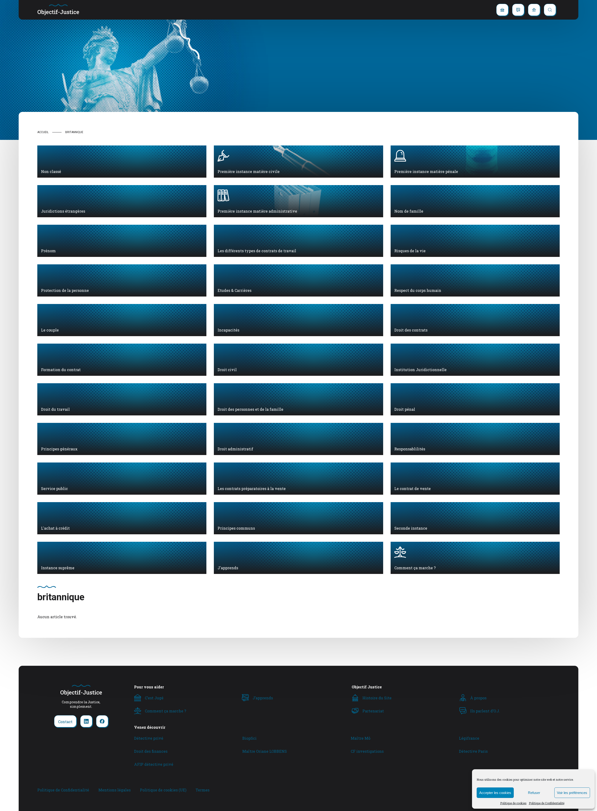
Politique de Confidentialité (546, 803)
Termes (202, 789)
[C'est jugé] (502, 10)
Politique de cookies (513, 803)
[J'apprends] (518, 10)
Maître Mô (360, 738)
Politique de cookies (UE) (163, 789)
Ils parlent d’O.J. (485, 710)
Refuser (534, 793)
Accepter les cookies (495, 793)
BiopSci (249, 738)
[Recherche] (550, 10)
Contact (65, 721)
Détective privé (148, 738)
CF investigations (367, 751)
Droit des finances (150, 751)
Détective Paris (473, 751)
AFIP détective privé (153, 764)
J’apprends (263, 697)
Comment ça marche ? (165, 710)
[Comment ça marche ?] (534, 10)
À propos (478, 697)
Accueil (43, 132)
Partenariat (373, 710)
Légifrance (469, 738)
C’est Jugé (154, 697)
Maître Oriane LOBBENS (264, 751)
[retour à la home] (58, 10)
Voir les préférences (572, 793)
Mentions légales (114, 789)
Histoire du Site (377, 697)
